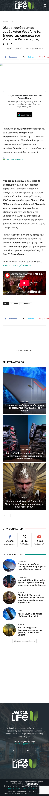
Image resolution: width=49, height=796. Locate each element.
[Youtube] (28, 750)
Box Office (24, 498)
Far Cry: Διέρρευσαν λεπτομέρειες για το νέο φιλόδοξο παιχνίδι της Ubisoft (30, 631)
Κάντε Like (9, 535)
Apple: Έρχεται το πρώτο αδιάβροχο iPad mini (30, 615)
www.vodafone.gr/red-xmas (17, 265)
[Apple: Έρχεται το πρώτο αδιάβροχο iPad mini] (9, 613)
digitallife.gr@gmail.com (24, 744)
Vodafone (14, 304)
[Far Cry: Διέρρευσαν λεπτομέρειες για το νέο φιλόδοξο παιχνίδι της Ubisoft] (9, 630)
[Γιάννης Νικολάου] (5, 48)
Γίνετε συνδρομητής (39, 536)
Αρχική (5, 21)
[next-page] (8, 515)
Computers (24, 401)
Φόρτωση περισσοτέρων (23, 641)
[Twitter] (21, 750)
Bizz (11, 21)
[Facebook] (13, 750)
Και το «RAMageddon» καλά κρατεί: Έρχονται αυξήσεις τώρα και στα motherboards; (25, 456)
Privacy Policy (13, 788)
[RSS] (35, 750)
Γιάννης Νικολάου (17, 48)
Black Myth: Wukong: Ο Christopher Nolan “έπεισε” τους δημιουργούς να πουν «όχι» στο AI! (24, 504)
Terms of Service (29, 788)
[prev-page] (4, 515)
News (20, 611)
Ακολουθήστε (24, 535)
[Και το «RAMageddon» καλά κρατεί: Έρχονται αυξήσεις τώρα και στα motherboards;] (24, 438)
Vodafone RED (26, 304)
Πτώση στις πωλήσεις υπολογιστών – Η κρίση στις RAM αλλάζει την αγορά (24, 408)
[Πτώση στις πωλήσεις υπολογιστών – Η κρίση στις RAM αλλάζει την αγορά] (24, 390)
